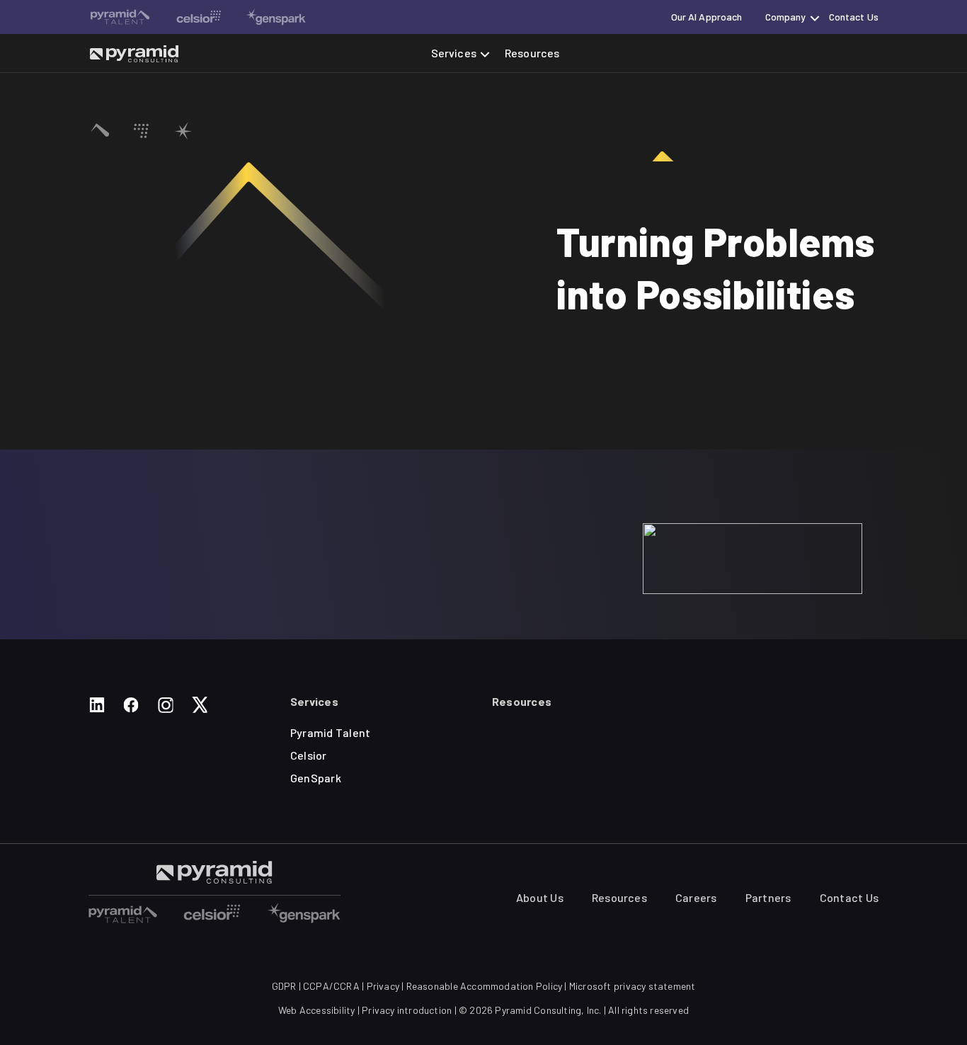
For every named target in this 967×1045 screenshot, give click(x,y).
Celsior (308, 755)
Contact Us (854, 17)
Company (785, 17)
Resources (532, 52)
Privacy (383, 986)
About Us (539, 897)
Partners (768, 897)
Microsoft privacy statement (632, 986)
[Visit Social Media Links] (96, 704)
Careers (696, 897)
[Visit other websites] (122, 912)
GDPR (284, 986)
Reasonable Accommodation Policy (484, 986)
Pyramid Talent (330, 732)
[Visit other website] (120, 17)
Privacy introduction (407, 1010)
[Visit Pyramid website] (134, 53)
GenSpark (315, 777)
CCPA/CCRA (331, 986)
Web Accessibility (316, 1010)
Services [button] (453, 52)
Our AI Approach (707, 17)
